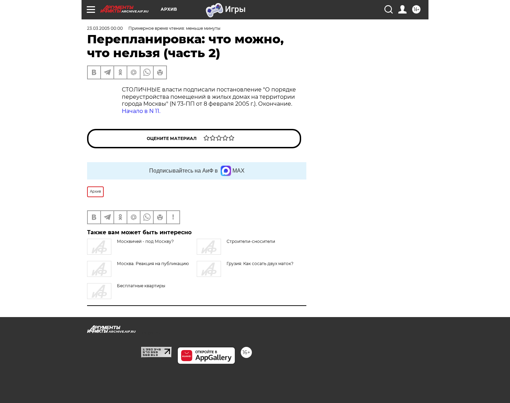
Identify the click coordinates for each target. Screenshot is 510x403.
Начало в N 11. (141, 111)
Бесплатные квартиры (141, 285)
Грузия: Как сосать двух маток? (260, 263)
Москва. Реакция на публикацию (153, 263)
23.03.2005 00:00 (105, 28)
